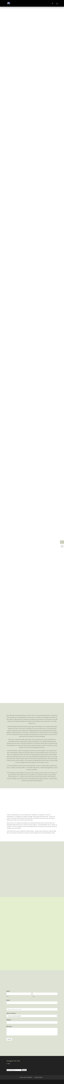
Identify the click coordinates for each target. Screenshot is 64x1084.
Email (8, 1000)
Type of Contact (11, 1013)
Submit (9, 1039)
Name (8, 991)
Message (9, 1026)
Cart (9, 1063)
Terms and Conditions (26, 1077)
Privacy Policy (38, 1077)
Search (24, 1070)
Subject (9, 1019)
